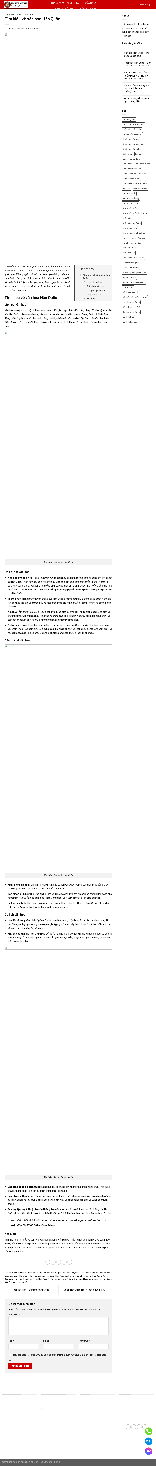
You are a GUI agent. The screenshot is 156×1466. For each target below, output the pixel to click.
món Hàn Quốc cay (131, 198)
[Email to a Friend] (58, 1262)
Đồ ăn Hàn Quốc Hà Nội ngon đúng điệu (84, 1289)
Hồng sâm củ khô (37, 1276)
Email (47, 1341)
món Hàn (14, 1279)
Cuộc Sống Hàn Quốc (132, 129)
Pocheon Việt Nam (12, 1416)
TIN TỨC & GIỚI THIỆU (64, 8)
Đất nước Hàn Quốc (131, 312)
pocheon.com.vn (53, 1416)
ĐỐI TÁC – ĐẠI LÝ (89, 8)
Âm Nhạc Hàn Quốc (131, 302)
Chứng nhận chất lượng (14, 1409)
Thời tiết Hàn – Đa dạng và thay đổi (30, 1289)
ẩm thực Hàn (128, 317)
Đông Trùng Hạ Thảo (132, 307)
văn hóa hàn (23, 1282)
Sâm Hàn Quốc (104, 1279)
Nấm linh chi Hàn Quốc (132, 243)
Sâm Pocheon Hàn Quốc (133, 258)
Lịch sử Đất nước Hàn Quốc (135, 183)
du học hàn (127, 154)
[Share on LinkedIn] (69, 1262)
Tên (11, 1341)
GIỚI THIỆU (73, 3)
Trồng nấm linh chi (131, 267)
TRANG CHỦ (57, 3)
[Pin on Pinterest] (64, 1262)
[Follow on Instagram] (133, 1426)
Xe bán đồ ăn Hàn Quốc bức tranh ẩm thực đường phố (136, 88)
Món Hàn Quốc (40, 1279)
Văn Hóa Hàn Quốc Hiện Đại (135, 297)
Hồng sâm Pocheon (80, 1276)
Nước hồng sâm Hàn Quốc (134, 233)
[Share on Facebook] (47, 1262)
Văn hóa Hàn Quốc (131, 292)
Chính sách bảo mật (90, 1437)
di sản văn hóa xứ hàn (132, 149)
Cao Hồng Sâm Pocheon (133, 124)
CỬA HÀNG (91, 3)
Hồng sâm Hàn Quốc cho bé (58, 1276)
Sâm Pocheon (11, 1282)
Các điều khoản (88, 1409)
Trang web (84, 1341)
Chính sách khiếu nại (90, 1444)
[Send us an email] (139, 1426)
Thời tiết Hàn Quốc (131, 263)
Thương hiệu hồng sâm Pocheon (19, 1402)
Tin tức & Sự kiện (24, 15)
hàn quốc (102, 1273)
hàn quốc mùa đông (131, 159)
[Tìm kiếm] (135, 5)
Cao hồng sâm (68, 1273)
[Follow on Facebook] (128, 1426)
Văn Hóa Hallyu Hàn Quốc (134, 282)
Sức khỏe (9, 15)
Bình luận (14, 1314)
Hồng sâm (24, 1276)
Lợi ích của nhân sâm (13, 1423)
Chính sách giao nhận (91, 1423)
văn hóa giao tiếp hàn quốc (134, 272)
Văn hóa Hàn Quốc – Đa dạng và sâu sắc (136, 54)
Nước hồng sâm (90, 1279)
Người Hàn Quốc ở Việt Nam (60, 1279)
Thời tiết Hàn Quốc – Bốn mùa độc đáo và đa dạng (137, 64)
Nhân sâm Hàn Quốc (132, 223)
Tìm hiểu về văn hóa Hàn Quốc (21, 266)
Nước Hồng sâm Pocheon (134, 238)
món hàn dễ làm (26, 1279)
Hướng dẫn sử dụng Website (95, 1402)
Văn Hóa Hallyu (129, 277)
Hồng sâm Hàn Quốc (132, 169)
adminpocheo (35, 28)
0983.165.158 (52, 1402)
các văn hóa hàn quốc (132, 134)
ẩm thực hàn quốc (130, 322)
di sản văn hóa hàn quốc (86, 1273)
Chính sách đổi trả (89, 1416)
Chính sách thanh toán (92, 1430)
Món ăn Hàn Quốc (130, 203)
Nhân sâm (78, 1279)
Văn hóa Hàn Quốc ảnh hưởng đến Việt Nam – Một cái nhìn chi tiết (136, 75)
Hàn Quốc (16, 581)
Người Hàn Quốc (130, 208)
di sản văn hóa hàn (131, 139)
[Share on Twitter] (53, 1262)
